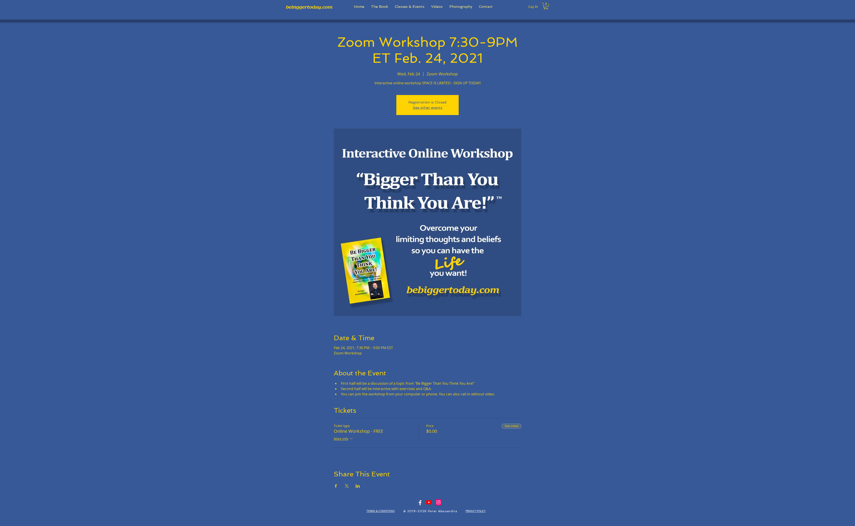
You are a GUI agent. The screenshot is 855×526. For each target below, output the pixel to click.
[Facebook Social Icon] (419, 502)
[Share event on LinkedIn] (358, 486)
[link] (546, 6)
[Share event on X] (347, 486)
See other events (427, 107)
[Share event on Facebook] (336, 486)
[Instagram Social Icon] (439, 502)
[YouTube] (429, 502)
